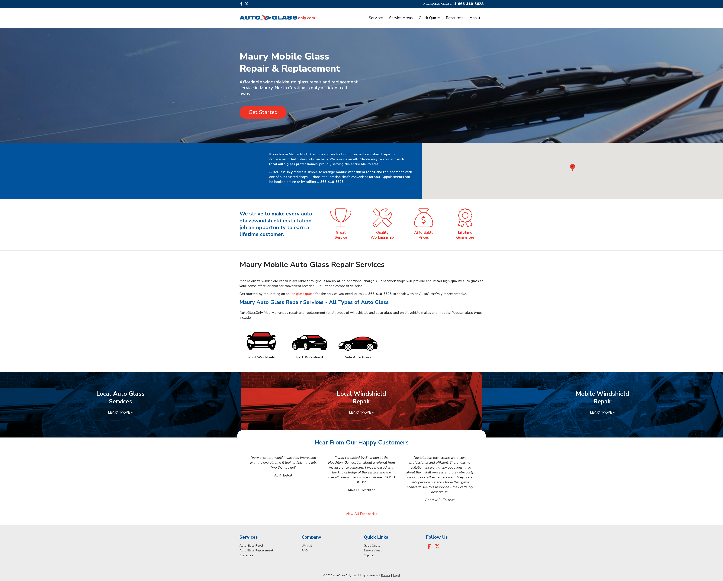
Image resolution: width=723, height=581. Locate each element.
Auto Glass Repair (251, 546)
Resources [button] (455, 17)
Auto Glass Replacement (256, 550)
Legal (396, 575)
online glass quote (300, 294)
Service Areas (401, 17)
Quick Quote (429, 17)
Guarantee (246, 555)
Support (369, 555)
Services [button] (376, 17)
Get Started (263, 112)
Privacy (385, 575)
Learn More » (120, 412)
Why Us (307, 546)
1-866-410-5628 (469, 3)
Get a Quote (372, 546)
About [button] (475, 17)
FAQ (305, 550)
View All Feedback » (361, 514)
